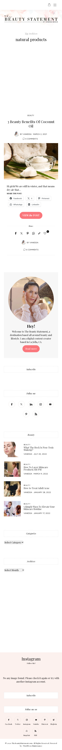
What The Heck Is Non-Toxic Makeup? (39, 448)
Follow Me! (31, 663)
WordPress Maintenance (32, 746)
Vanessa (27, 134)
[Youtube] (50, 404)
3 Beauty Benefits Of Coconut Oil (31, 123)
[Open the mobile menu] (55, 5)
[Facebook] (16, 233)
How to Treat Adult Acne (36, 488)
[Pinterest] (27, 233)
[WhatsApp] (33, 233)
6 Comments (31, 138)
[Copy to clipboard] (39, 233)
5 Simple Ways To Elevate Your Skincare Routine (39, 508)
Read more (31, 348)
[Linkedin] (31, 404)
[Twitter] (21, 233)
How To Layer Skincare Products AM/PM (36, 468)
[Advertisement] (31, 79)
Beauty (30, 115)
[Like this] (45, 233)
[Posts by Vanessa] (16, 134)
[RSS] (36, 414)
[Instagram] (40, 404)
